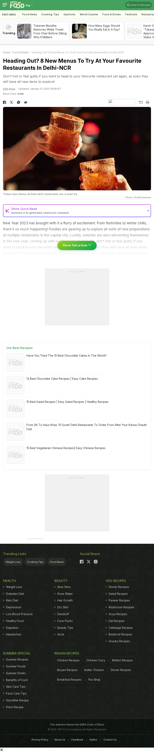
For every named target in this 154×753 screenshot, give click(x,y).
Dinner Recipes (119, 587)
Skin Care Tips (15, 686)
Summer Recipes (17, 659)
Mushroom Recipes (121, 607)
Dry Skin (62, 607)
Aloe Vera (63, 587)
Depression (13, 607)
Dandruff (63, 614)
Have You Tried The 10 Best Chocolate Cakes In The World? (66, 355)
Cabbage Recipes (121, 627)
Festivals (131, 14)
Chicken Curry (95, 660)
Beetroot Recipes (120, 634)
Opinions (69, 14)
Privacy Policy (40, 739)
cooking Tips (50, 14)
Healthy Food (15, 621)
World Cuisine (89, 14)
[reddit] (25, 102)
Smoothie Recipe (17, 700)
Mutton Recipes (122, 660)
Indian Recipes (66, 653)
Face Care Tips (16, 693)
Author (93, 739)
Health (9, 581)
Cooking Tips (35, 561)
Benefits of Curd (17, 680)
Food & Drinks (111, 14)
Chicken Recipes (68, 660)
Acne (60, 634)
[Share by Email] (140, 102)
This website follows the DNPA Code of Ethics (77, 724)
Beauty (61, 581)
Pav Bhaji (94, 679)
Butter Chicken (94, 670)
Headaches (13, 634)
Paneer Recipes (119, 600)
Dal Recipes (117, 621)
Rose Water (65, 593)
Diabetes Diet (15, 593)
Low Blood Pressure (19, 614)
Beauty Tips (65, 627)
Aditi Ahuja (9, 88)
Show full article (75, 245)
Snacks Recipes (119, 641)
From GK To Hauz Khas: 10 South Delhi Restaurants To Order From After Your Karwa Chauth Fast (86, 427)
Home (6, 52)
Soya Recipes (118, 614)
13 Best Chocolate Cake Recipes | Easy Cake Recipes (62, 378)
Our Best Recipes (19, 348)
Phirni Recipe (14, 707)
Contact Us (110, 739)
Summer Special (17, 653)
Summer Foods (16, 666)
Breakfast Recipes (69, 679)
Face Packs (65, 621)
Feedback (77, 739)
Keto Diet (12, 600)
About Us (59, 739)
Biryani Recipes (67, 670)
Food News (29, 14)
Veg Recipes (116, 581)
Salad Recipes (118, 593)
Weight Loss (13, 561)
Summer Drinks (16, 673)
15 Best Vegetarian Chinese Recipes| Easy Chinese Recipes (65, 448)
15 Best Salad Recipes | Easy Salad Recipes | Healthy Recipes (67, 401)
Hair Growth (65, 600)
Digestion (12, 627)
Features (9, 14)
